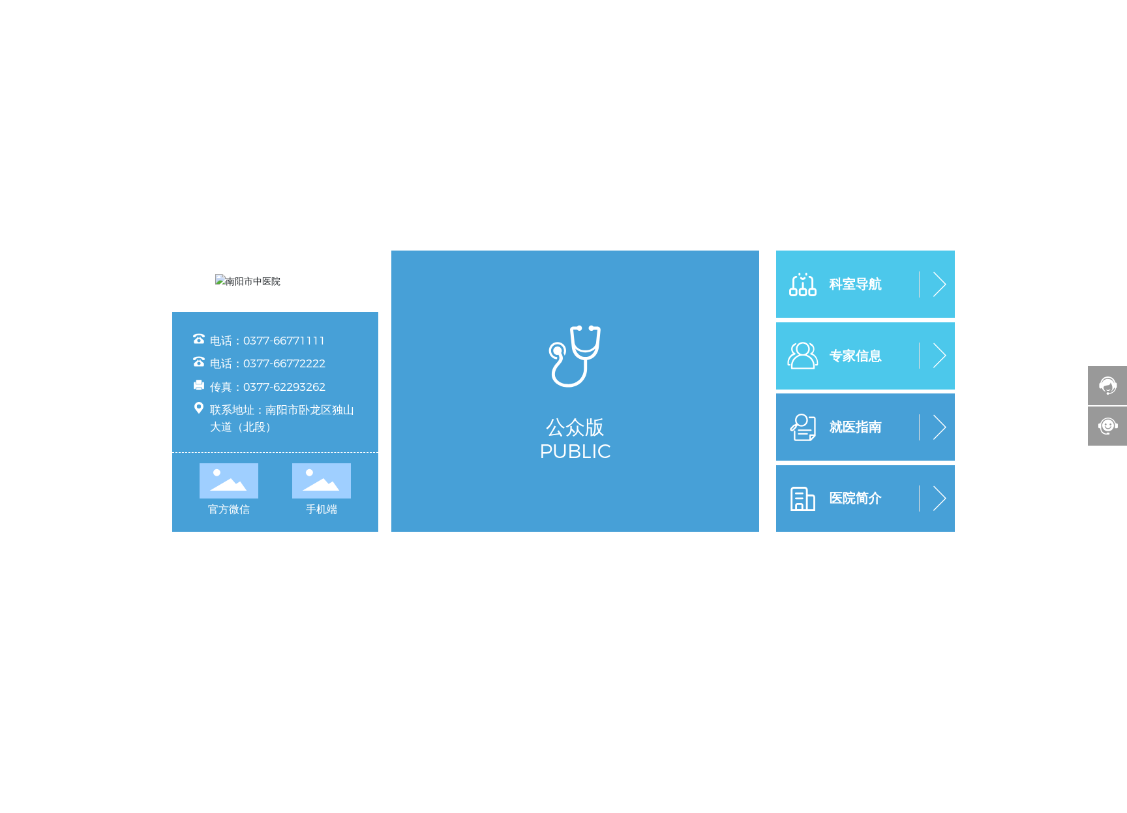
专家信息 (856, 355)
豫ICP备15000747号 (689, 551)
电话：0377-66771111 (267, 340)
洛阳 (627, 551)
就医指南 (856, 427)
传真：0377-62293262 (267, 386)
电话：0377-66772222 (267, 363)
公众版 (575, 427)
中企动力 (595, 551)
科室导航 (856, 284)
